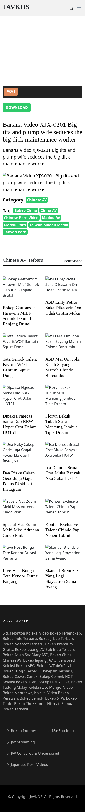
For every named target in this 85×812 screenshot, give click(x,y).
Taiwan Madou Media (48, 224)
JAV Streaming (22, 742)
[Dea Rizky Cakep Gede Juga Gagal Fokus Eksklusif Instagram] (21, 455)
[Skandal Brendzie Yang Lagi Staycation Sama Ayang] (64, 555)
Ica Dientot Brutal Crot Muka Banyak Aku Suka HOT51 (62, 473)
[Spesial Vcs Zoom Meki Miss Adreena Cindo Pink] (21, 509)
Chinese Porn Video (21, 217)
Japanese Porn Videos (29, 764)
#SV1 (11, 91)
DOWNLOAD (17, 107)
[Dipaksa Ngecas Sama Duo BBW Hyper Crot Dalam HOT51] (21, 398)
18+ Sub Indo (62, 730)
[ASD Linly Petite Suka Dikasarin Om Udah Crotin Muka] (64, 287)
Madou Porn (15, 224)
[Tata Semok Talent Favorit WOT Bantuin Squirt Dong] (21, 344)
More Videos (73, 261)
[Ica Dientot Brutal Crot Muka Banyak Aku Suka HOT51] (64, 452)
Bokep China (25, 210)
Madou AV (51, 217)
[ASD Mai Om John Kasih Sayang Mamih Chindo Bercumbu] (64, 344)
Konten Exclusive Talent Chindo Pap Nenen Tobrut (62, 530)
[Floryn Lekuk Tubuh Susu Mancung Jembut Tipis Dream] (64, 398)
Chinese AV (37, 199)
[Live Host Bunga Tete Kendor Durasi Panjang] (21, 555)
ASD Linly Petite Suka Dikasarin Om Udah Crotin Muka (63, 307)
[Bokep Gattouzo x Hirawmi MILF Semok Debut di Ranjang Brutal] (21, 290)
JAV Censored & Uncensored (34, 753)
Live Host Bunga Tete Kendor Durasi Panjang (21, 576)
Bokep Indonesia (25, 730)
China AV (49, 210)
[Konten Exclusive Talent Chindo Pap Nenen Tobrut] (64, 509)
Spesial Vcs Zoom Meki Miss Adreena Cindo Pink (21, 530)
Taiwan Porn (15, 231)
